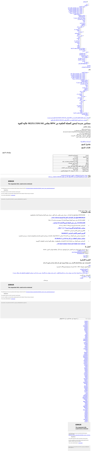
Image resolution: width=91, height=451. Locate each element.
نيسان (78, 43)
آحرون (83, 50)
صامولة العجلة (82, 16)
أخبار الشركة (82, 53)
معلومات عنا (85, 57)
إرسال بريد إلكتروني (86, 276)
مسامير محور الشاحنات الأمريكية (75, 7)
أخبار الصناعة (82, 54)
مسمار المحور (82, 6)
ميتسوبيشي (77, 33)
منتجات (86, 5)
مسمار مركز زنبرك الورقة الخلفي (64, 272)
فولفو (78, 34)
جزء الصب (82, 25)
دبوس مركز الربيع (38, 272)
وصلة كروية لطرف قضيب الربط (78, 48)
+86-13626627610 (81, 250)
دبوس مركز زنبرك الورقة (82, 272)
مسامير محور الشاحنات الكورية (75, 11)
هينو (79, 28)
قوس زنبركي (79, 35)
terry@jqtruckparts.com (77, 252)
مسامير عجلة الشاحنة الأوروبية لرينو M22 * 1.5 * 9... (71, 228)
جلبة (84, 21)
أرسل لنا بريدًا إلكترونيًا (85, 141)
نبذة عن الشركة (81, 58)
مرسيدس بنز (77, 29)
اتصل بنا (86, 62)
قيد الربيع (80, 31)
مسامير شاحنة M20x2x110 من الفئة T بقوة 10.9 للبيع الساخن (74, 175)
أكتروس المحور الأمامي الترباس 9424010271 (73, 233)
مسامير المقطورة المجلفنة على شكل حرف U (23, 272)
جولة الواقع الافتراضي (83, 63)
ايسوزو (78, 38)
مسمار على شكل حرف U (79, 18)
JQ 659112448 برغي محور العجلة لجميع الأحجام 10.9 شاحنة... (69, 223)
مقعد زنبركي (79, 26)
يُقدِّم (89, 265)
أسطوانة (83, 24)
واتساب (81, 277)
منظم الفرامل (82, 49)
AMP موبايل (85, 271)
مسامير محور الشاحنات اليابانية (75, 10)
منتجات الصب (77, 14)
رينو (79, 44)
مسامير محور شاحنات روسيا (76, 12)
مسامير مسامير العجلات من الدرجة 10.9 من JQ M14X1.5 (70, 238)
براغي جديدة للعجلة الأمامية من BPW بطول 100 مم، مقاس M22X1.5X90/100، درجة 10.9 (67, 176)
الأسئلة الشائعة (84, 55)
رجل (79, 39)
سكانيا (78, 30)
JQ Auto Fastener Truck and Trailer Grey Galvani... (70, 243)
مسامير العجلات (81, 15)
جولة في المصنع (81, 59)
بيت (87, 4)
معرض (83, 60)
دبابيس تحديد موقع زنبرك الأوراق (49, 272)
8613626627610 (80, 253)
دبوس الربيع (82, 23)
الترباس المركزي (81, 19)
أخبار (87, 52)
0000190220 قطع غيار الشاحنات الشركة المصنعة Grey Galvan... (68, 217)
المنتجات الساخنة (84, 269)
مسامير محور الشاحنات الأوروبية (75, 9)
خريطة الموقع (85, 270)
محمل (83, 20)
